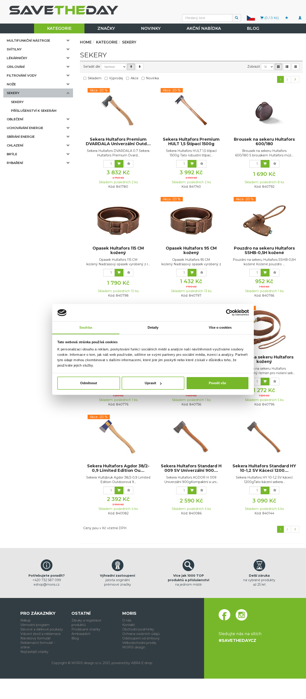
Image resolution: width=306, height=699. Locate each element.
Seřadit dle (91, 67)
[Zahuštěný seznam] (295, 66)
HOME (86, 42)
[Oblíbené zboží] (286, 18)
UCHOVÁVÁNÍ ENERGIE (25, 128)
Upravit (150, 383)
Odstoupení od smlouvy (141, 638)
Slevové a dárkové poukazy (41, 629)
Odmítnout (88, 383)
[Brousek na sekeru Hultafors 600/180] (264, 111)
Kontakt (128, 625)
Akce (134, 78)
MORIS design (133, 647)
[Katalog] (278, 66)
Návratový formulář (35, 638)
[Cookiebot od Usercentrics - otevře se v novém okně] (229, 312)
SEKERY (13, 93)
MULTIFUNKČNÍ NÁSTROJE (28, 41)
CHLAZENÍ (15, 145)
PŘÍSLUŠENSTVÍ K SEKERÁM (33, 111)
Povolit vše (217, 383)
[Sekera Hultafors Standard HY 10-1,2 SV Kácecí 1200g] (264, 438)
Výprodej (116, 78)
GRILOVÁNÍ (16, 67)
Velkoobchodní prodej (139, 643)
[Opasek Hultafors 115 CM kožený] (118, 220)
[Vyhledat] (236, 18)
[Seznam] (287, 66)
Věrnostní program (35, 625)
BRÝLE (12, 154)
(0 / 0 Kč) (271, 18)
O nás (126, 620)
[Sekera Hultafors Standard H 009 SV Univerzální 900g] (191, 438)
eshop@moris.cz (47, 584)
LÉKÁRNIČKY (17, 58)
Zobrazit (253, 67)
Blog (253, 28)
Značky (106, 28)
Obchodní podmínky (138, 629)
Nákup (25, 620)
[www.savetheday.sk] (251, 18)
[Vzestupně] (131, 66)
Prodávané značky (85, 629)
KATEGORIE (59, 28)
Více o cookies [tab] (220, 327)
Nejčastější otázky (34, 652)
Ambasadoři (80, 634)
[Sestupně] (139, 66)
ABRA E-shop (141, 663)
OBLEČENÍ (15, 119)
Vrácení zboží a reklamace (40, 634)
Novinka (152, 78)
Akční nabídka (204, 28)
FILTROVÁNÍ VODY (22, 75)
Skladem (94, 78)
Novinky (151, 28)
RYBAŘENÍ (15, 163)
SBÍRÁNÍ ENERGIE (21, 137)
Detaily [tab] (153, 327)
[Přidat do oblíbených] (128, 164)
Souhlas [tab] (85, 327)
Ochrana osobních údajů (141, 634)
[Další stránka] (295, 79)
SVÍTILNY (14, 49)
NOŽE (11, 84)
